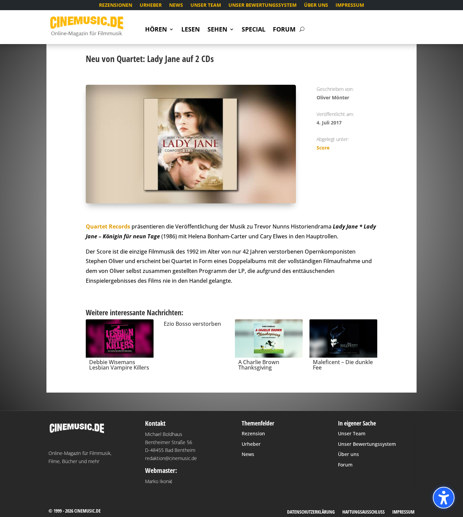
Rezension (253, 433)
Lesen (190, 30)
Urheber (151, 5)
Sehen (217, 30)
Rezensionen (115, 5)
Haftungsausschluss (363, 512)
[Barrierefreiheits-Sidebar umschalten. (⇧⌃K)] (444, 498)
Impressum (350, 5)
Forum (284, 30)
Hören (156, 30)
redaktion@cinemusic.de (171, 458)
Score (323, 147)
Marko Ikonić (158, 481)
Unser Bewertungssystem (262, 5)
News (176, 5)
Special (253, 30)
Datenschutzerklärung (311, 512)
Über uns (316, 5)
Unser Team (205, 5)
